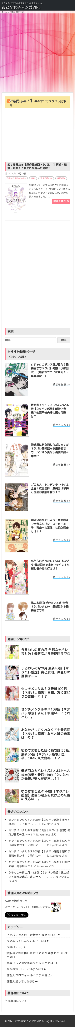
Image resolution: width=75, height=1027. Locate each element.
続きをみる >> (61, 384)
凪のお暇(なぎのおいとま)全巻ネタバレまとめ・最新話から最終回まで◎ (50, 606)
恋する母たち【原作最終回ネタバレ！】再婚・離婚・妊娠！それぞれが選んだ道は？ (37, 166)
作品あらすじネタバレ (16, 178)
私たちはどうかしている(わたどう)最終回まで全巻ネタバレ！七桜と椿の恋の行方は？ (50, 564)
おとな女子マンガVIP (27, 1021)
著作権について (17, 1001)
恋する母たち (46, 178)
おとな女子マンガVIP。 (22, 7)
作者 (33, 178)
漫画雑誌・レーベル (25, 969)
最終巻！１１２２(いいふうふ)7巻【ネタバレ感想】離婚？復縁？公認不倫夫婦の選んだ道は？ (50, 410)
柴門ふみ (61, 178)
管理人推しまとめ (20, 981)
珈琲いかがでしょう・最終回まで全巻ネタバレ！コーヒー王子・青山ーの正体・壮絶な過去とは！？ (50, 525)
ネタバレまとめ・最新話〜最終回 (32, 935)
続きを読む (60, 201)
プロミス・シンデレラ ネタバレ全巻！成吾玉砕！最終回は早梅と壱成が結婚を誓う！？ (50, 488)
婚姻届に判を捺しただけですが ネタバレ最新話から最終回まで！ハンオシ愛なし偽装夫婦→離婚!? (50, 450)
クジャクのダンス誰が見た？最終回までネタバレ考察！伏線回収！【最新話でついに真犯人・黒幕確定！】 (50, 370)
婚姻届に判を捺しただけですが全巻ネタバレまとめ (37, 955)
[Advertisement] (37, 52)
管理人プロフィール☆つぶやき (29, 975)
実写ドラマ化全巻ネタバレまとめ (31, 963)
